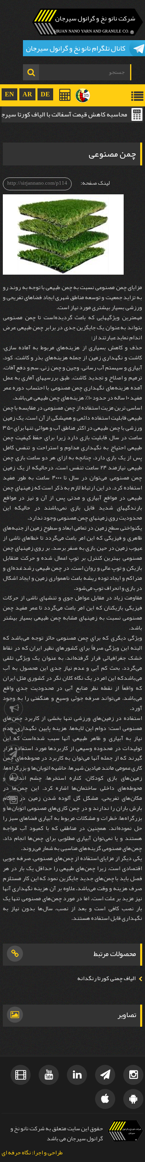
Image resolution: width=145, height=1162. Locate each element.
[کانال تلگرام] (13, 754)
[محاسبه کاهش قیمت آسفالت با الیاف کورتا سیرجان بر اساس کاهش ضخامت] (65, 95)
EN (9, 94)
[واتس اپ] (13, 777)
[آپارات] (20, 1075)
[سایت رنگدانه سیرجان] (82, 95)
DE (45, 94)
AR (27, 94)
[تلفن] (13, 731)
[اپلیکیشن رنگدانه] (133, 1099)
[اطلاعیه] (13, 708)
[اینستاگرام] (13, 800)
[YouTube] (49, 1075)
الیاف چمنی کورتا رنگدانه (106, 978)
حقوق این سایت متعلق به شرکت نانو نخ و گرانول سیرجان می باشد (56, 1133)
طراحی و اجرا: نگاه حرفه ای (32, 1153)
